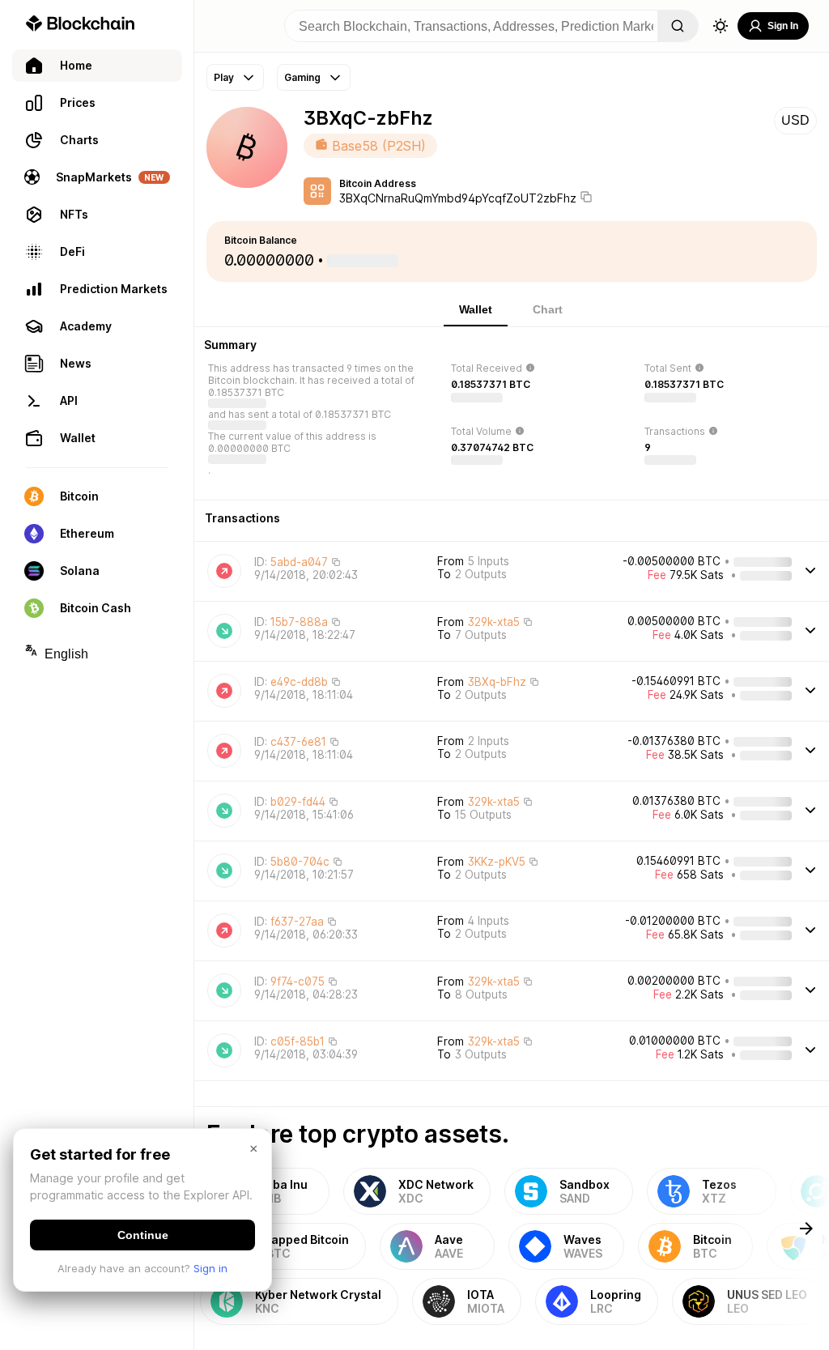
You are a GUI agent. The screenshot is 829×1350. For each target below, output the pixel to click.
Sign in (210, 1268)
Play (224, 77)
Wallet (475, 309)
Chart (548, 309)
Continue (142, 1235)
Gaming (302, 77)
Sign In (782, 26)
